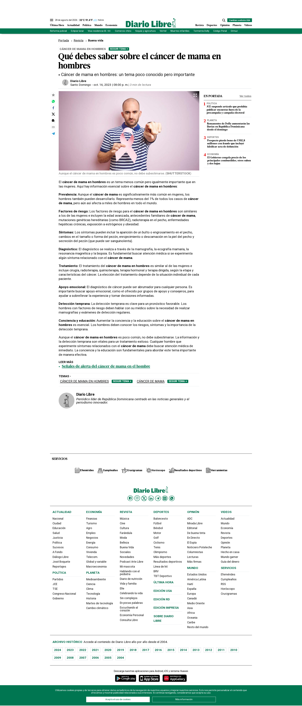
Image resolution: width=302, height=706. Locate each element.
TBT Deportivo (163, 576)
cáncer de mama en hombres (84, 381)
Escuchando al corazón (129, 609)
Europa (191, 593)
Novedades (127, 557)
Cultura (124, 528)
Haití (190, 584)
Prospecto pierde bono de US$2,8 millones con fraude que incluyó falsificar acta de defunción (226, 143)
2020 (107, 650)
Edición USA (163, 591)
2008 (70, 657)
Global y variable (96, 561)
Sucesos (58, 547)
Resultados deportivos (168, 561)
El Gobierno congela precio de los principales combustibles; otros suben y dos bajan (229, 160)
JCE (55, 584)
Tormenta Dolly (201, 31)
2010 (233, 650)
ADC (189, 518)
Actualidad (73, 25)
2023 (70, 650)
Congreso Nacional (64, 593)
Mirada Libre (195, 523)
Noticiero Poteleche (199, 547)
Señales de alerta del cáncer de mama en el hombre (106, 367)
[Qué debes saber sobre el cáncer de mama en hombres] (53, 101)
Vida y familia (128, 583)
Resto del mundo (197, 627)
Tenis (157, 547)
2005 (107, 657)
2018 (133, 650)
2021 (95, 650)
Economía (111, 25)
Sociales (125, 552)
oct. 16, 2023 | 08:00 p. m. (111, 85)
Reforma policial (58, 31)
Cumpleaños (229, 579)
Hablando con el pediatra (130, 573)
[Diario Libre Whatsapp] (172, 498)
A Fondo (57, 552)
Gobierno (58, 598)
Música (124, 518)
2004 (120, 657)
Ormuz (234, 31)
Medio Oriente (196, 603)
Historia (91, 598)
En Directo (193, 537)
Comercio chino (123, 31)
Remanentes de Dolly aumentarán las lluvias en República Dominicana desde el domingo (228, 127)
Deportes (212, 25)
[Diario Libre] (151, 22)
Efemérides (228, 574)
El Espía (192, 542)
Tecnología (93, 593)
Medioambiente (96, 579)
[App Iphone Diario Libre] (149, 678)
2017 (145, 650)
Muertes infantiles (180, 31)
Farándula (126, 533)
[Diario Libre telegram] (158, 498)
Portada (63, 40)
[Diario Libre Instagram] (137, 498)
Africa (191, 612)
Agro (89, 528)
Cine (122, 523)
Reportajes (59, 566)
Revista (199, 25)
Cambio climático (97, 608)
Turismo (91, 523)
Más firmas (194, 561)
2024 (57, 650)
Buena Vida (127, 547)
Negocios (92, 537)
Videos (248, 25)
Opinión (225, 25)
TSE (55, 588)
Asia (190, 608)
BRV (156, 571)
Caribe (191, 622)
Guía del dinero (230, 561)
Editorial (192, 528)
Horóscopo (228, 588)
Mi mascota (127, 566)
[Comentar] (53, 120)
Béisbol (158, 528)
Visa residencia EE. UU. (99, 31)
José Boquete (61, 561)
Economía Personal (132, 615)
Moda (123, 537)
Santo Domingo (80, 85)
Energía (90, 542)
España (191, 588)
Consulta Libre (129, 620)
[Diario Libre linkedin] (151, 498)
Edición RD (162, 599)
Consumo (92, 547)
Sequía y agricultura (145, 31)
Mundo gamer (229, 557)
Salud (56, 533)
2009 (57, 657)
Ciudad (57, 523)
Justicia (58, 537)
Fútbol (157, 523)
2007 (82, 657)
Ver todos (245, 96)
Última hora (163, 582)
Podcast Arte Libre (131, 561)
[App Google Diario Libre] (125, 678)
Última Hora (57, 25)
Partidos (58, 579)
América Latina (196, 579)
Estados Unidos (197, 574)
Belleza (124, 542)
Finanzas (91, 518)
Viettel (163, 31)
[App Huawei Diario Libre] (174, 678)
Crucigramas (229, 593)
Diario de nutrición (131, 578)
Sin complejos (128, 598)
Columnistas (195, 552)
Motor (157, 533)
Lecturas (193, 557)
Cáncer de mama (151, 381)
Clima (89, 588)
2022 (82, 650)
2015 (170, 650)
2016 (158, 650)
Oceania (192, 617)
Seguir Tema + (119, 48)
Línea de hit (161, 566)
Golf (156, 537)
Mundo (98, 25)
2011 (221, 650)
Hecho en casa (230, 552)
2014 (183, 650)
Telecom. (92, 557)
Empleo (90, 533)
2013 (196, 650)
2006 (95, 657)
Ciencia (90, 584)
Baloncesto (161, 518)
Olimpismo (160, 552)
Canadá (192, 598)
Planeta (237, 25)
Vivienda (91, 552)
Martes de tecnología (99, 603)
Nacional (58, 518)
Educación (59, 528)
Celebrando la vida (131, 593)
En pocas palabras (131, 602)
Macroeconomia (96, 566)
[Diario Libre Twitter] (144, 498)
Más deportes (162, 557)
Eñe (122, 588)
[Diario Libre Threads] (165, 498)
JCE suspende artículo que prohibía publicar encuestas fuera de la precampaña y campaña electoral (227, 110)
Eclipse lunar (77, 31)
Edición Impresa (166, 607)
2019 (120, 650)
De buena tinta (196, 533)
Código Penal (220, 31)
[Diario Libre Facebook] (130, 498)
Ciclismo (159, 542)
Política (87, 25)
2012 (208, 650)
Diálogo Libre (61, 557)
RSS (223, 584)
